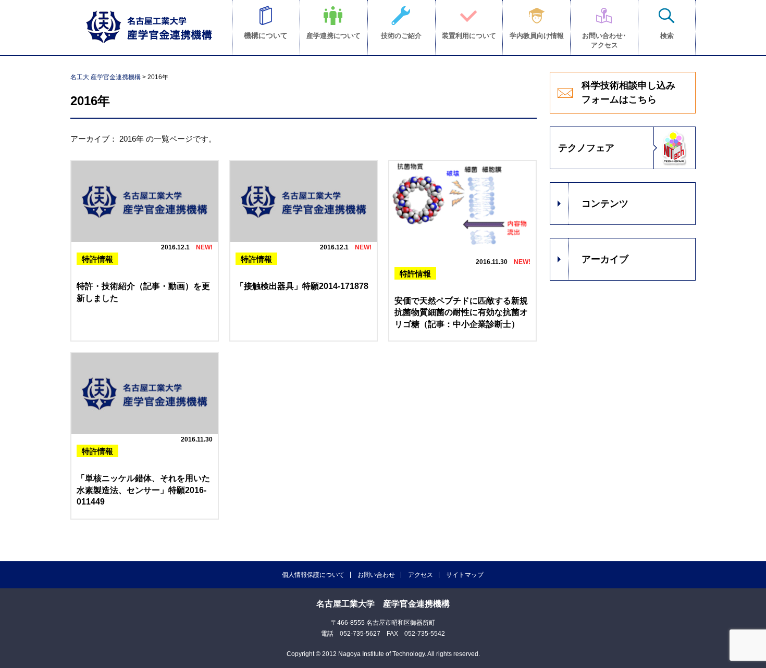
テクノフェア (586, 148)
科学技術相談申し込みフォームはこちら (628, 92)
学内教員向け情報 (537, 36)
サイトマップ (465, 575)
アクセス (420, 575)
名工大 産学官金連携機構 (105, 77)
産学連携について (333, 36)
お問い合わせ (376, 575)
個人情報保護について (313, 575)
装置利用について (469, 36)
